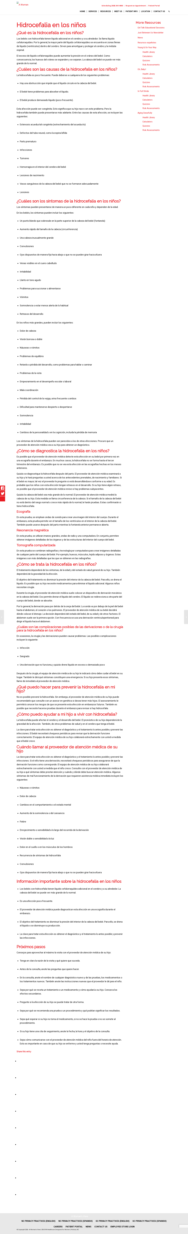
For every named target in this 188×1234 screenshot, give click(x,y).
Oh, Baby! (142, 69)
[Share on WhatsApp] (18, 1094)
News (140, 37)
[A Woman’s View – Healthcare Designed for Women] (22, 8)
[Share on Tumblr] (18, 1144)
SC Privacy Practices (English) (112, 1221)
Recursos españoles (147, 42)
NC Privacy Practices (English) (38, 1221)
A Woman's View (79, 1216)
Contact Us (100, 1226)
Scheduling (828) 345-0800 (112, 6)
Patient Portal (154, 6)
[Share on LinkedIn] (18, 1127)
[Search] (169, 11)
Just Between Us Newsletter (150, 32)
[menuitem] (112, 6)
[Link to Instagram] (168, 5)
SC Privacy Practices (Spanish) (149, 1221)
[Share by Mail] (18, 1194)
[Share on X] (18, 1077)
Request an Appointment (136, 6)
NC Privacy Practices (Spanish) (75, 1221)
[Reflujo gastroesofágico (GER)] (2, 617)
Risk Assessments (151, 64)
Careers (58, 1226)
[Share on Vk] (18, 1161)
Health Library (148, 52)
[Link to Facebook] (163, 5)
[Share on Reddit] (18, 1177)
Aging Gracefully (145, 113)
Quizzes (146, 60)
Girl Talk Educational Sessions (151, 27)
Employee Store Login (122, 1226)
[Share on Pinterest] (18, 1111)
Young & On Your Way (147, 47)
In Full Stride (143, 91)
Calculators (147, 56)
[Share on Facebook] (18, 1061)
